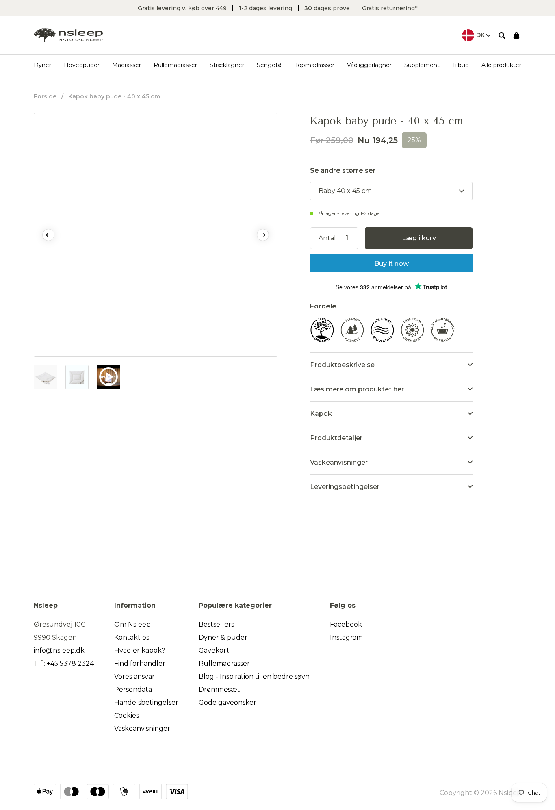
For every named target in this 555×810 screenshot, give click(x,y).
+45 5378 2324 (70, 663)
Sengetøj (270, 65)
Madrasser (126, 65)
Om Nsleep (132, 624)
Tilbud (460, 65)
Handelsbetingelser (146, 702)
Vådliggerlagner (369, 65)
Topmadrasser (314, 65)
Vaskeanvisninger (142, 728)
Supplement (422, 65)
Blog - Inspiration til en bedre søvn (254, 676)
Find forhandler (139, 663)
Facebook (346, 624)
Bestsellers (216, 624)
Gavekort (214, 650)
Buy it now (391, 263)
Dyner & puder (223, 637)
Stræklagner (227, 65)
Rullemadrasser (175, 65)
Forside (45, 96)
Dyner (42, 65)
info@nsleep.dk (59, 650)
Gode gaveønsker (227, 702)
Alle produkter (501, 65)
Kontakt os (131, 637)
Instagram (346, 637)
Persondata (133, 689)
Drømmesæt (219, 689)
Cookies (126, 715)
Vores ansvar (134, 676)
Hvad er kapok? (139, 650)
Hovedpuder (82, 65)
